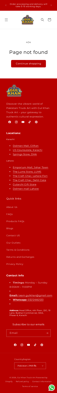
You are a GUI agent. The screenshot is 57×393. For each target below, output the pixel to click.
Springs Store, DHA (25, 154)
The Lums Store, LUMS (27, 171)
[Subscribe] (47, 333)
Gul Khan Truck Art (26, 377)
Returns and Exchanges (20, 257)
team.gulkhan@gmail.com (31, 295)
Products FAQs (15, 221)
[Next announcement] (51, 5)
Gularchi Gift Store (24, 184)
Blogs (9, 228)
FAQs (9, 214)
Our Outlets (13, 242)
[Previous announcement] (5, 5)
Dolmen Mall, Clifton (26, 145)
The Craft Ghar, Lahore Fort (30, 175)
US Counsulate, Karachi (27, 150)
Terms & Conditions (18, 249)
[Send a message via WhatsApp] (51, 387)
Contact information (42, 381)
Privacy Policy (14, 264)
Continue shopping (28, 63)
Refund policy (22, 381)
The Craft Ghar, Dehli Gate (29, 180)
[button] (6, 19)
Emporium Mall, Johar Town (30, 167)
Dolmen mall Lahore (26, 188)
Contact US (13, 235)
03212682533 (28, 299)
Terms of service (30, 386)
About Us (11, 207)
